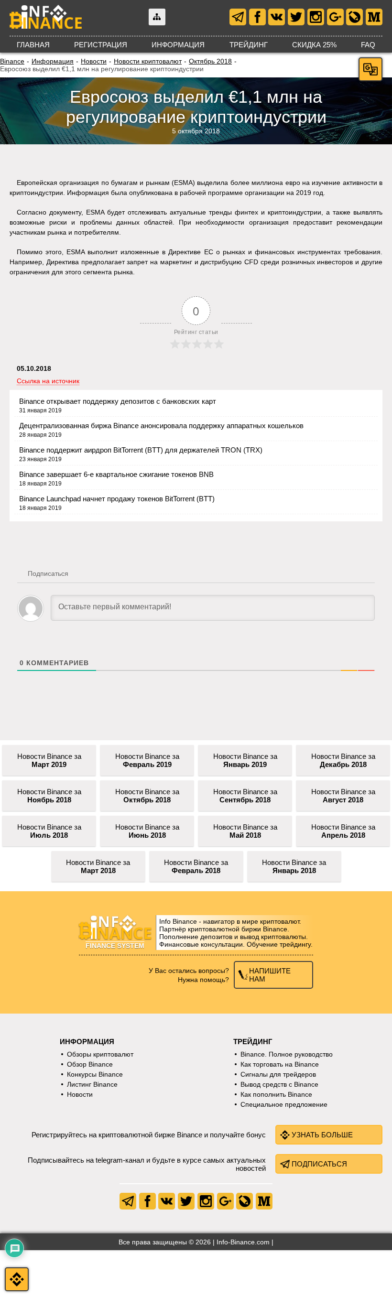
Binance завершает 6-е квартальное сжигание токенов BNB (116, 474)
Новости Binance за (49, 760)
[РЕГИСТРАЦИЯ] (17, 1279)
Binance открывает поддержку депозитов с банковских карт (117, 401)
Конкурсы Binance (95, 1074)
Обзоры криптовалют (100, 1054)
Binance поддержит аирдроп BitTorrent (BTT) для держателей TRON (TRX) (140, 450)
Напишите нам (270, 975)
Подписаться (319, 1164)
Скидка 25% (314, 45)
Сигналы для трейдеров (278, 1074)
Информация (178, 45)
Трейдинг (248, 45)
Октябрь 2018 (210, 61)
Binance (12, 61)
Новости (94, 61)
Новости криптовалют (148, 61)
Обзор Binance (90, 1064)
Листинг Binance (92, 1084)
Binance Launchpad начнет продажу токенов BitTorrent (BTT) (117, 499)
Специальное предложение (283, 1104)
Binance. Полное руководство (286, 1054)
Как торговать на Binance (279, 1064)
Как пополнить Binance (276, 1094)
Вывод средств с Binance (279, 1084)
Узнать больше (322, 1135)
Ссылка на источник (48, 381)
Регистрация (100, 45)
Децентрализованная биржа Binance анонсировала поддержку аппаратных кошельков (161, 425)
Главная (33, 45)
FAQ (368, 45)
